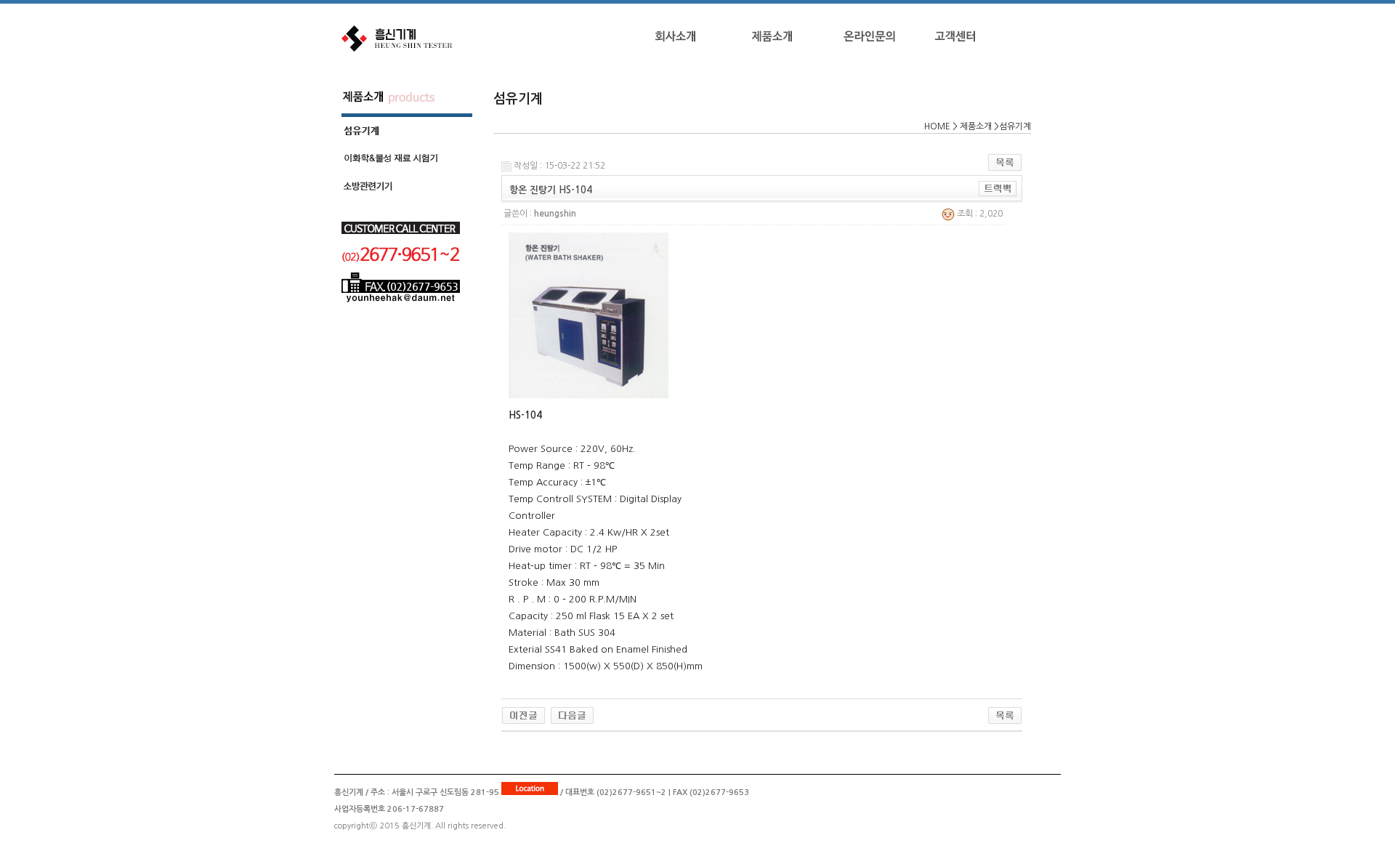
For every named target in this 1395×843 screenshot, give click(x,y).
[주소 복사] (998, 189)
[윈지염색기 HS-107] (572, 715)
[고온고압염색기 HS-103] (523, 715)
